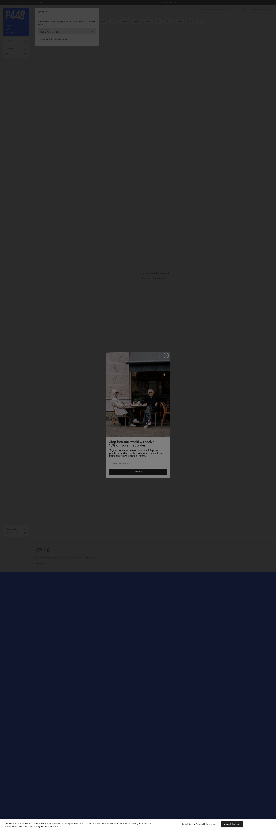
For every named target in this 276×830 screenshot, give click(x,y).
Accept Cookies (231, 824)
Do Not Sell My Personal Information (198, 824)
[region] (138, 824)
